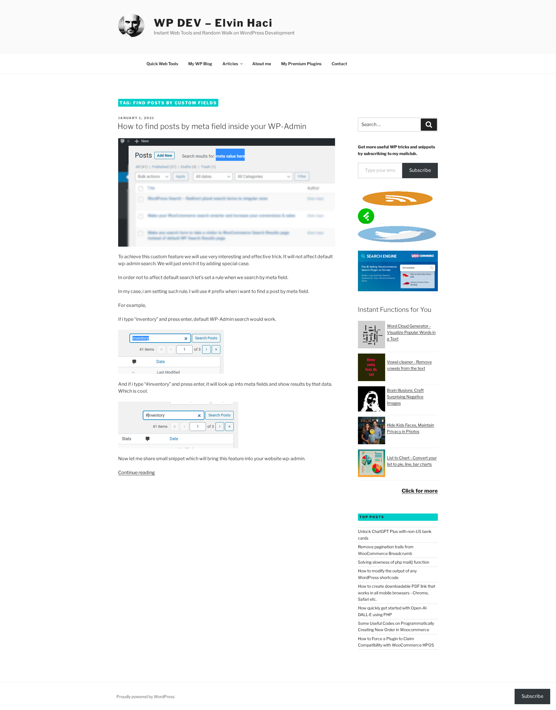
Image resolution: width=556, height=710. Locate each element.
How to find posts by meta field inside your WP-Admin (212, 126)
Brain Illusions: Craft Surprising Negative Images (405, 397)
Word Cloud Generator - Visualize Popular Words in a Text (411, 332)
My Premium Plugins (301, 63)
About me (261, 63)
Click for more (420, 491)
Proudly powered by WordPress (145, 696)
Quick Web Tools (162, 63)
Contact (339, 63)
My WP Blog (200, 63)
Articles (230, 63)
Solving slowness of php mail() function (393, 562)
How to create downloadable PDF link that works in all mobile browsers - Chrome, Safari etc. (396, 593)
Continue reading (136, 472)
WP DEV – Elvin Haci (213, 23)
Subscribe (420, 170)
